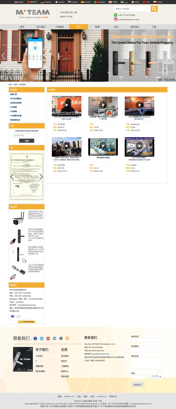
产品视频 (13, 111)
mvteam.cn (101, 396)
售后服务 (65, 356)
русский (74, 2)
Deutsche (47, 2)
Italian (137, 2)
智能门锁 (13, 94)
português (101, 2)
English (21, 2)
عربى (126, 2)
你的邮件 (135, 346)
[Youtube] (48, 338)
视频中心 (65, 371)
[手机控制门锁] (88, 81)
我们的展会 (40, 371)
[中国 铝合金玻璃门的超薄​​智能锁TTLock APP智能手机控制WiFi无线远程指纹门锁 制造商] (18, 254)
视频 (15, 85)
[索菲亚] (12, 316)
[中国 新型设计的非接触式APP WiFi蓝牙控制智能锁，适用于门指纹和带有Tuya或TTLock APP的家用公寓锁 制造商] (18, 236)
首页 (22, 27)
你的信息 (135, 356)
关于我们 (41, 27)
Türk (148, 2)
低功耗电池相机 (16, 103)
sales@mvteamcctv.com (128, 19)
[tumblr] (61, 338)
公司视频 (13, 107)
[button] (173, 56)
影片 (78, 27)
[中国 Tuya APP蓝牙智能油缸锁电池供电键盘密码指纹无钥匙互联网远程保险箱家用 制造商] (18, 272)
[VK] (55, 338)
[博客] (67, 338)
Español (87, 2)
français (61, 2)
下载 (154, 27)
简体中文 (34, 2)
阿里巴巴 (113, 396)
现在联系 (26, 321)
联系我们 (135, 27)
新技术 (64, 361)
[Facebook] (35, 338)
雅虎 (85, 396)
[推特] (42, 338)
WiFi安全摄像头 (16, 99)
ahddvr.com (69, 396)
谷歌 (92, 396)
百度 (79, 396)
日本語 (114, 2)
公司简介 (39, 356)
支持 (116, 27)
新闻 (97, 27)
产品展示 (59, 27)
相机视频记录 (15, 120)
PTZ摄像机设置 (15, 116)
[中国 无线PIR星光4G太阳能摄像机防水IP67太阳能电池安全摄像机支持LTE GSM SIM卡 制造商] (18, 219)
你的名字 (135, 336)
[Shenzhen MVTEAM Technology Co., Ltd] (34, 13)
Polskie (159, 2)
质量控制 (39, 366)
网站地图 (65, 376)
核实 (133, 373)
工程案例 (65, 366)
